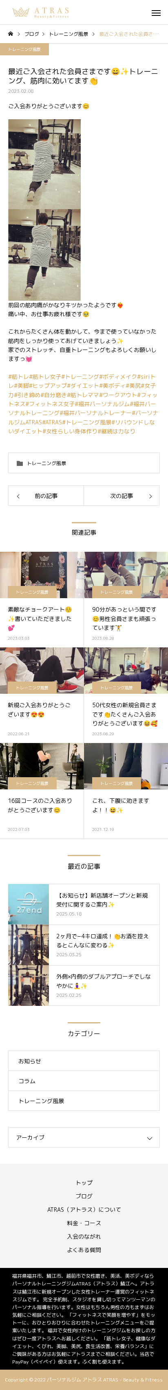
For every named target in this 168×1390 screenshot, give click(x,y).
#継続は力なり (116, 431)
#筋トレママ (83, 395)
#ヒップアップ (48, 385)
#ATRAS (52, 422)
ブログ (84, 1196)
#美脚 (21, 385)
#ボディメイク (118, 376)
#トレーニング (80, 376)
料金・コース (84, 1223)
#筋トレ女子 (45, 376)
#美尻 (133, 385)
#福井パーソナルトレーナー (96, 413)
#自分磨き (53, 395)
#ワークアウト (118, 395)
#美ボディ (112, 385)
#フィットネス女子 (50, 404)
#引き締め (27, 395)
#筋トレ (18, 376)
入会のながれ (84, 1236)
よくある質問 (84, 1250)
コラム (26, 1081)
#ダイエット (83, 385)
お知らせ (29, 1061)
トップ (84, 1183)
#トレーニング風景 (86, 422)
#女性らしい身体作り (69, 431)
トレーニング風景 (24, 49)
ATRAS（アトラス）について (84, 1209)
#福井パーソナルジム (102, 404)
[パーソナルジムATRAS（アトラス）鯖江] (41, 12)
